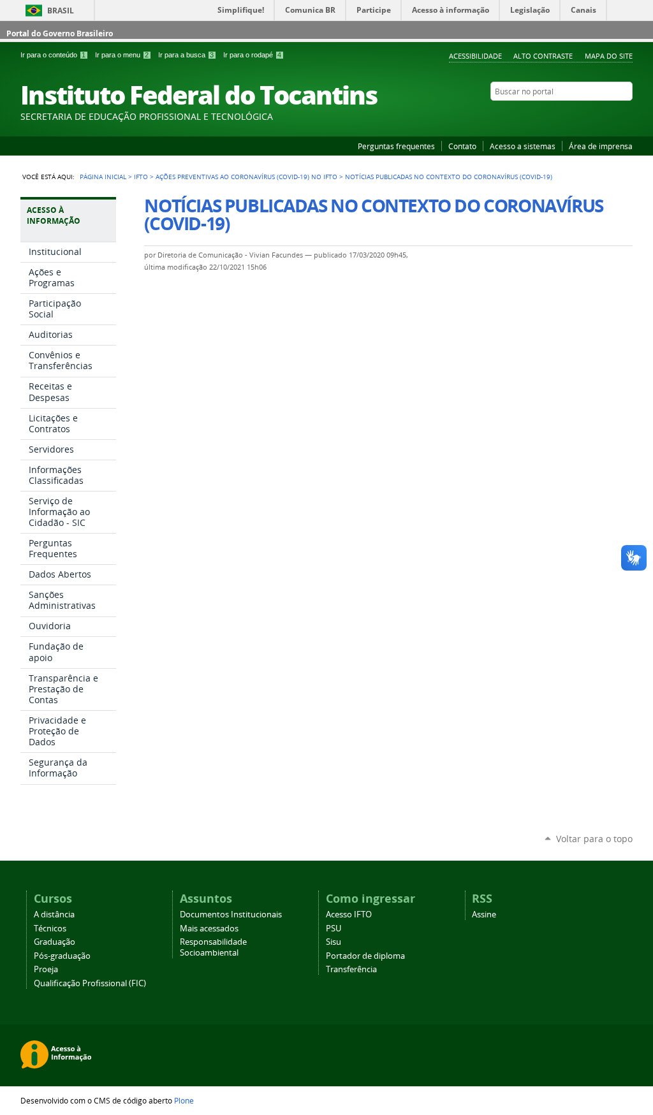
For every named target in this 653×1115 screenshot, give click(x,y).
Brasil (60, 10)
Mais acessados (209, 928)
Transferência (351, 969)
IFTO (141, 176)
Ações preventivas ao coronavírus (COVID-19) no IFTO (246, 176)
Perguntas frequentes (396, 146)
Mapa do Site (609, 56)
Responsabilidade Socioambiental (213, 947)
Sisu (333, 941)
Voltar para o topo (594, 839)
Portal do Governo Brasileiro (59, 33)
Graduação (54, 941)
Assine (484, 914)
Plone (184, 1100)
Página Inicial (103, 176)
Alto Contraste (543, 56)
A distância (54, 914)
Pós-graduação (62, 956)
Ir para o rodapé (252, 55)
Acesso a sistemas (522, 146)
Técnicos (50, 928)
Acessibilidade (475, 56)
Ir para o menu (122, 55)
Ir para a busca (186, 55)
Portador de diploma (365, 956)
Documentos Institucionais (231, 914)
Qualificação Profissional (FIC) (90, 983)
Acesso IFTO (349, 914)
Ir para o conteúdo (52, 55)
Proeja (46, 969)
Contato (462, 146)
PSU (333, 928)
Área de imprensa (601, 146)
